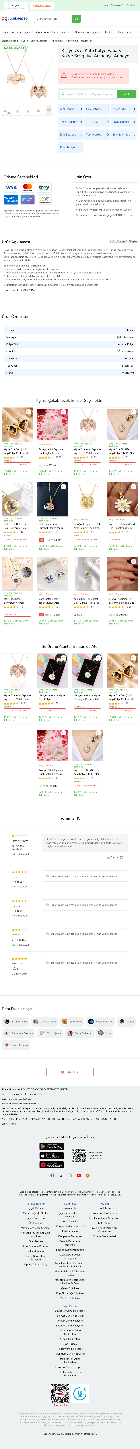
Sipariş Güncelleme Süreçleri (35, 1257)
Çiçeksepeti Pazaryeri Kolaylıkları (104, 1229)
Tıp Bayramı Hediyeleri (70, 1349)
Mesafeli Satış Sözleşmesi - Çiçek (70, 1273)
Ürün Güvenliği (70, 1221)
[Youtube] (78, 1175)
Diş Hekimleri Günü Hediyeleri (70, 1373)
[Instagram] (70, 1175)
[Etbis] (60, 1395)
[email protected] (33, 1094)
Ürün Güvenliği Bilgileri (124, 241)
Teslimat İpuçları (35, 1251)
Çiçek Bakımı (35, 1208)
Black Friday (70, 1344)
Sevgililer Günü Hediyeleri (70, 1311)
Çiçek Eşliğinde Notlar (35, 1213)
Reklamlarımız (70, 1231)
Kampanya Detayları (70, 1236)
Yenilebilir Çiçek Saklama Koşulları (35, 1234)
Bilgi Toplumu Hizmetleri (70, 1249)
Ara (76, 19)
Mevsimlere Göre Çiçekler (35, 1228)
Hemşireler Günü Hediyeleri (70, 1360)
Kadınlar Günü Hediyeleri (70, 1315)
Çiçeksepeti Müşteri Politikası (70, 1214)
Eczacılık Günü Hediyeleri (69, 1367)
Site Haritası (36, 1241)
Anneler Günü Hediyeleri (70, 1320)
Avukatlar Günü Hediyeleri (70, 1354)
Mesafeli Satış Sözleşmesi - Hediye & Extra (70, 1281)
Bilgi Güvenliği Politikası (70, 1293)
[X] (61, 1175)
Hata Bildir (72, 1072)
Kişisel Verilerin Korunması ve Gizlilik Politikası (70, 1264)
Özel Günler (36, 1223)
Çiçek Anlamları (36, 1218)
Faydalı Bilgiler (35, 1204)
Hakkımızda (69, 1208)
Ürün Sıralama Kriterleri (35, 1246)
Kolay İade (104, 1223)
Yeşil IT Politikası (70, 1298)
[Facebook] (52, 1175)
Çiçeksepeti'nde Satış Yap (123, 5)
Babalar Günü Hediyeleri (70, 1325)
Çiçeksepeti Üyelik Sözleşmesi (70, 1256)
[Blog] (87, 1175)
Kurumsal (70, 1204)
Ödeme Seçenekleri (104, 1236)
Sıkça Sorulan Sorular (104, 1213)
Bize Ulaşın (104, 1208)
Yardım (104, 5)
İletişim (104, 1204)
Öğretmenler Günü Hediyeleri (70, 1332)
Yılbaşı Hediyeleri (70, 1339)
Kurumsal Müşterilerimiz (70, 1226)
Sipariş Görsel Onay (35, 1264)
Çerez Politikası (70, 1288)
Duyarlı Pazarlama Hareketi (69, 1243)
